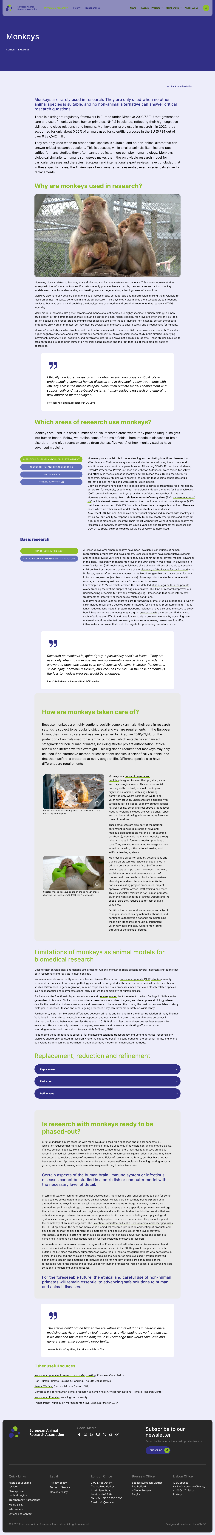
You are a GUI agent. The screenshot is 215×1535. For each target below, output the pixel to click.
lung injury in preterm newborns (121, 608)
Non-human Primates (46, 1397)
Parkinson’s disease (100, 341)
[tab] (51, 459)
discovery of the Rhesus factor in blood (164, 569)
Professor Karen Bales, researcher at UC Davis (71, 402)
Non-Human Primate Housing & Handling (58, 1380)
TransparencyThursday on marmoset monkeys (61, 1402)
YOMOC (201, 1524)
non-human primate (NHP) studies (140, 979)
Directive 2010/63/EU (136, 734)
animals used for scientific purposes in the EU (121, 131)
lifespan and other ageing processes (81, 1008)
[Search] (206, 8)
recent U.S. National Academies (112, 513)
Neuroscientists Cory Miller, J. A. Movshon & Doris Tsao (76, 1349)
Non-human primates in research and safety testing (65, 1375)
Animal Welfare (43, 1386)
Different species (132, 759)
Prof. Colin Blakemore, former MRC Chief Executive (73, 681)
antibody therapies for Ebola (164, 489)
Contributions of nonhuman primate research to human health (71, 1391)
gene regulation (108, 996)
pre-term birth (148, 612)
